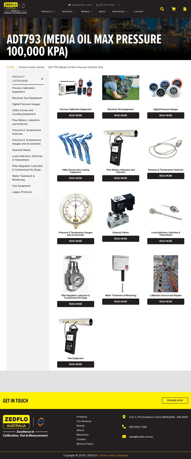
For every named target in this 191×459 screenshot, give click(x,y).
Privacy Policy (108, 455)
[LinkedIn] (119, 5)
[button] (162, 9)
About (102, 11)
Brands (85, 11)
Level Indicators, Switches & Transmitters (165, 233)
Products (47, 11)
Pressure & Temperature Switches (165, 169)
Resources (83, 434)
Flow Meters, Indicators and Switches (121, 171)
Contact (139, 11)
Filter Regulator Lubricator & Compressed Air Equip (75, 296)
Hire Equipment (21, 185)
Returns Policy (85, 443)
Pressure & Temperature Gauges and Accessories (75, 233)
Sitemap (123, 455)
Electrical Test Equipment (27, 98)
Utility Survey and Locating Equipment (75, 171)
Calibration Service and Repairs (166, 295)
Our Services (84, 421)
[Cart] (174, 9)
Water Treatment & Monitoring (120, 295)
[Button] (185, 9)
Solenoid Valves (21, 150)
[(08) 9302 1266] (125, 427)
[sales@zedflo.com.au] (125, 437)
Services (67, 11)
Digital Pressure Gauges (26, 104)
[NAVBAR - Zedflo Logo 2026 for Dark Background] (25, 426)
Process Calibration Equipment (75, 109)
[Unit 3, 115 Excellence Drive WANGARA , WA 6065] (125, 417)
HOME (10, 67)
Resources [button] (118, 11)
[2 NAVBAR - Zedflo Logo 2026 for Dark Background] (15, 8)
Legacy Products (22, 192)
